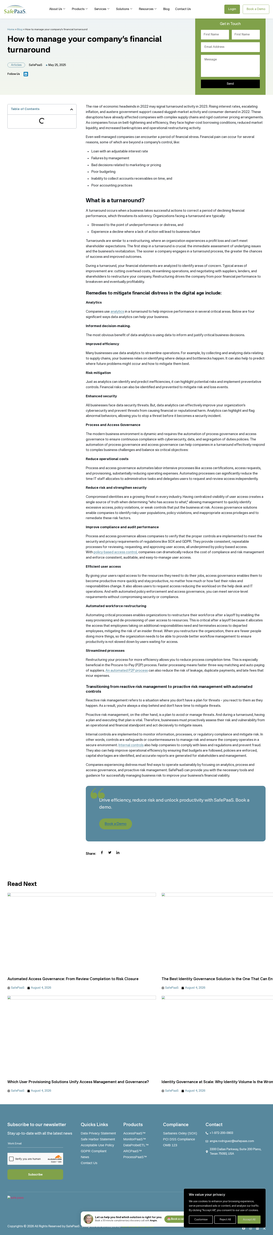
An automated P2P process (126, 670)
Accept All (249, 1219)
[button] (71, 109)
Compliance (175, 1125)
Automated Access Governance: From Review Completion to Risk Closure (73, 979)
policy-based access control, (116, 552)
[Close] (261, 1192)
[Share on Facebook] (102, 852)
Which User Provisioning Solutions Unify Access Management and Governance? (78, 1082)
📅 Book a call (176, 1219)
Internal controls (131, 745)
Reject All (225, 1219)
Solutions (122, 9)
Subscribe (35, 1174)
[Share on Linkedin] (118, 852)
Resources (146, 9)
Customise (201, 1219)
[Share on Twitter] (110, 852)
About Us (55, 9)
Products (78, 9)
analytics (117, 311)
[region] (225, 1208)
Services (100, 9)
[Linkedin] (26, 74)
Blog (166, 9)
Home (10, 29)
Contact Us (183, 9)
